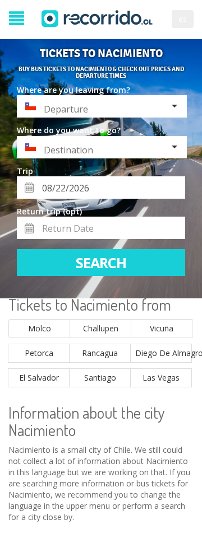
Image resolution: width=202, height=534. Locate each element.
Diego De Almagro (163, 353)
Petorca (39, 353)
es (182, 18)
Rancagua (100, 353)
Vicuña (161, 328)
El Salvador (39, 377)
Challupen (100, 328)
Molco (39, 328)
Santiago (100, 377)
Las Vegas (161, 377)
